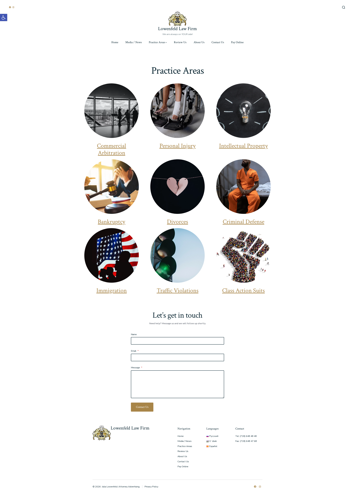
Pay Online (237, 42)
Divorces (177, 222)
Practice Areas (157, 42)
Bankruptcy (111, 222)
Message (136, 367)
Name (134, 334)
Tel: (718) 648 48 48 (246, 436)
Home (114, 42)
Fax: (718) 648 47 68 (246, 441)
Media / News (133, 42)
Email (135, 350)
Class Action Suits (243, 291)
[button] (3, 17)
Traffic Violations (177, 291)
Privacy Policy (151, 486)
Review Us (180, 42)
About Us (199, 42)
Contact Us (217, 42)
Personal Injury (177, 146)
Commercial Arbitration (111, 149)
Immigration (111, 291)
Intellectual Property (243, 146)
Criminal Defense (243, 222)
